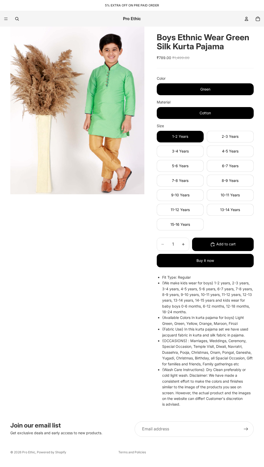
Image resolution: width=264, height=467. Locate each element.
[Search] (17, 19)
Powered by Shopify (51, 452)
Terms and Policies (132, 452)
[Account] (246, 19)
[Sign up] (246, 429)
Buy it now (205, 260)
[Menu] (6, 19)
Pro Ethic (28, 452)
